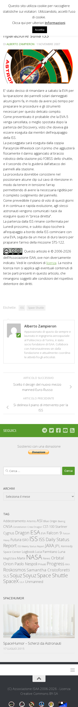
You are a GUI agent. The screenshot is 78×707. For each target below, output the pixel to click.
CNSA (7, 526)
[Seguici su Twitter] (51, 430)
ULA (22, 582)
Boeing (61, 521)
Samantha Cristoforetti (48, 569)
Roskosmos (14, 570)
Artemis (31, 521)
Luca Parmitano (46, 552)
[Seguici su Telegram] (44, 430)
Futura (15, 539)
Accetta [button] (39, 30)
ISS (22, 308)
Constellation (20, 526)
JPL (57, 545)
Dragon (22, 533)
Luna (61, 551)
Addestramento (14, 521)
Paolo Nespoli (26, 563)
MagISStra (9, 558)
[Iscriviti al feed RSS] (72, 430)
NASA (34, 557)
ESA (35, 532)
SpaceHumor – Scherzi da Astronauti (32, 643)
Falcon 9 (54, 532)
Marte (21, 558)
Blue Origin (50, 521)
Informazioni (55, 22)
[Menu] (72, 669)
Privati (42, 564)
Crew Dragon (35, 526)
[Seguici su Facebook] (58, 430)
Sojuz (16, 575)
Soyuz (29, 575)
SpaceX (11, 581)
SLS (6, 576)
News (46, 558)
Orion (8, 564)
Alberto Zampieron (20, 44)
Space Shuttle (36, 308)
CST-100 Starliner (55, 527)
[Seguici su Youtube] (65, 430)
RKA (67, 564)
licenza (51, 263)
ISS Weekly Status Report (31, 546)
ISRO (25, 540)
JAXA (49, 546)
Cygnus (8, 533)
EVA (43, 533)
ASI (39, 520)
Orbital (57, 558)
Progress (55, 563)
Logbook (28, 551)
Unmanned (34, 581)
